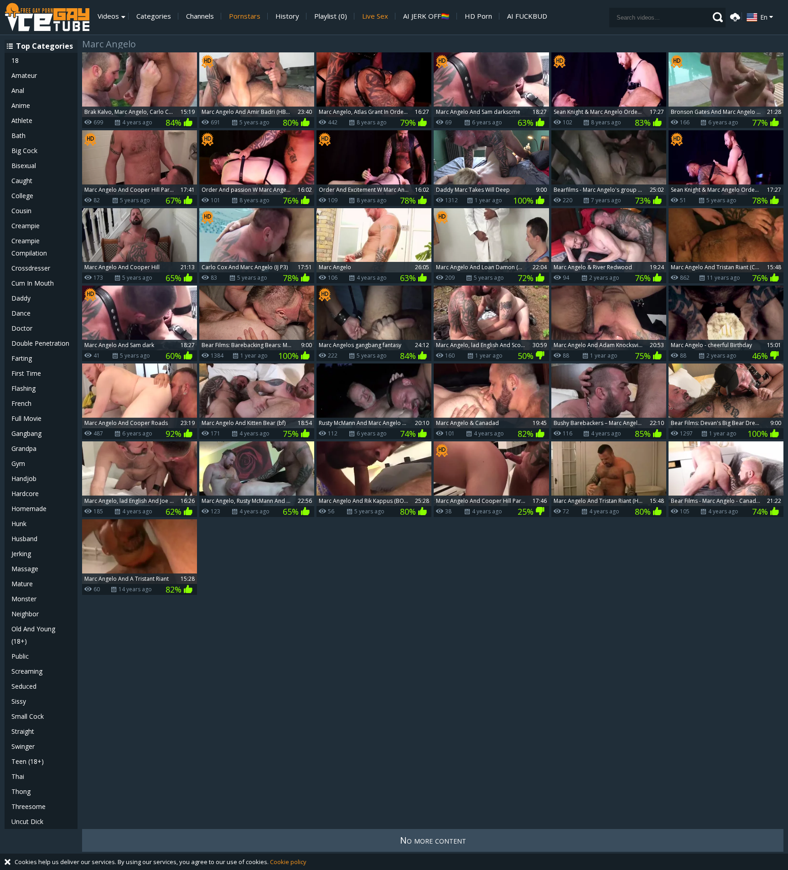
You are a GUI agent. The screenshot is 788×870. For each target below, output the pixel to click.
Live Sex (375, 16)
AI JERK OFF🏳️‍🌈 (426, 16)
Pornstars (244, 16)
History (287, 16)
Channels (200, 16)
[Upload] (734, 16)
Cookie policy (288, 862)
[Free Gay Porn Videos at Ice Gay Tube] (47, 17)
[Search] (718, 17)
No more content (433, 840)
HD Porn (478, 16)
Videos (108, 16)
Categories (153, 16)
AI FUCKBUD (527, 16)
